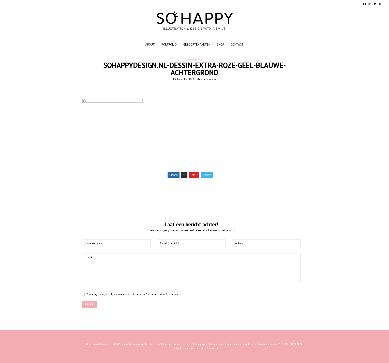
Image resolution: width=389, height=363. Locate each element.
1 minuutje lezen (194, 59)
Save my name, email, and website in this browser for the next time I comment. (133, 294)
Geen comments (206, 79)
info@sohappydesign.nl (183, 348)
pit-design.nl (212, 348)
